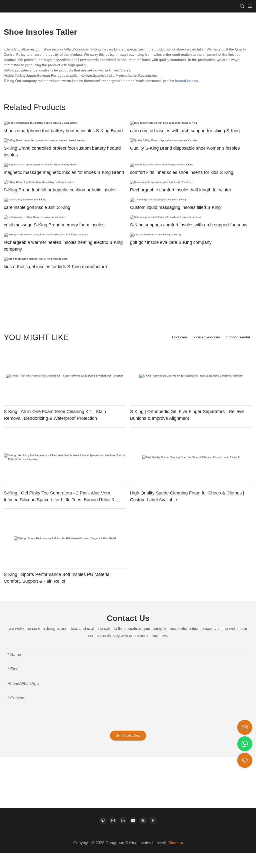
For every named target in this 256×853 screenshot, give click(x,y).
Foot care (179, 337)
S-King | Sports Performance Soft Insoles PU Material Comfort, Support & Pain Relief (57, 578)
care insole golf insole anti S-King (37, 207)
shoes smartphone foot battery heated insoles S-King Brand (63, 130)
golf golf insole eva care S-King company (171, 242)
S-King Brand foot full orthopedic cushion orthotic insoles (60, 189)
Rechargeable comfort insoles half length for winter (180, 189)
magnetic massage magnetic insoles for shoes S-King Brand (64, 172)
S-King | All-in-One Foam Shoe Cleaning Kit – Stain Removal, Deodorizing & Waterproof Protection (55, 415)
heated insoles (186, 81)
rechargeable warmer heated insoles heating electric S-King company (63, 246)
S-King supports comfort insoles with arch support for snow (188, 224)
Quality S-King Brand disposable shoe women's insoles (185, 148)
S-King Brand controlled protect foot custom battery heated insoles (62, 151)
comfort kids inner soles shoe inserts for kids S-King (181, 172)
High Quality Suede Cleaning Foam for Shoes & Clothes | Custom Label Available (187, 496)
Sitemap (175, 843)
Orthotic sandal (238, 337)
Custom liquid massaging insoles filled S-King (175, 207)
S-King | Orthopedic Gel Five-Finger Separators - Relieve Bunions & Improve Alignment (187, 415)
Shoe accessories (206, 337)
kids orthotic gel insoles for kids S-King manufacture (55, 266)
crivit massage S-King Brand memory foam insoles (54, 224)
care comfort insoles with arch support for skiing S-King (185, 130)
